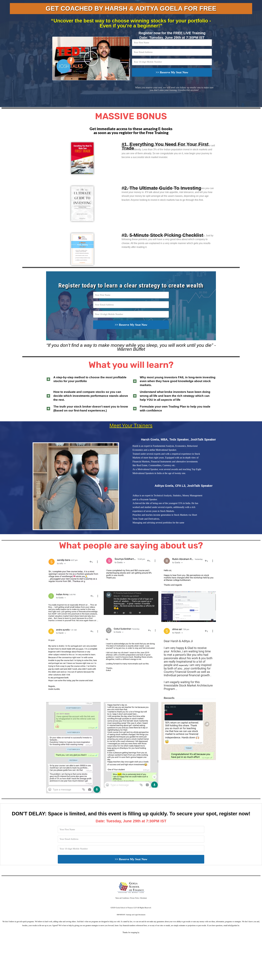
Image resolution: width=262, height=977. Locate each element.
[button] (91, 58)
